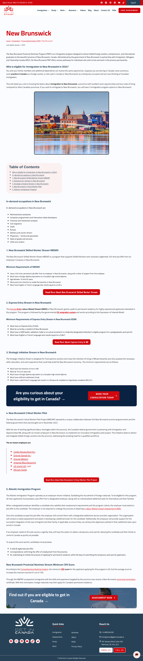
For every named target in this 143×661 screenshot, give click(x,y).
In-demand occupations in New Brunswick (28, 175)
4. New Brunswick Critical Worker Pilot (27, 186)
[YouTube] (119, 3)
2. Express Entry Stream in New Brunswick (28, 180)
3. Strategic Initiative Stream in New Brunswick (30, 183)
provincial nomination (126, 579)
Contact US (105, 10)
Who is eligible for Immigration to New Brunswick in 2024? (34, 172)
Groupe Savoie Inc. (22, 455)
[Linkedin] (110, 3)
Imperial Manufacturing (24, 462)
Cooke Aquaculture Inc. (24, 452)
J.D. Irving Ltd (19, 466)
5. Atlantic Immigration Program (24, 189)
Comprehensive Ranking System (34, 569)
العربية (133, 2)
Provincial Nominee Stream (38, 564)
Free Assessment (129, 10)
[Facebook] (102, 3)
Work (54, 646)
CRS (66, 564)
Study (54, 641)
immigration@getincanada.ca (113, 637)
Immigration (57, 632)
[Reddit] (115, 3)
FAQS (74, 641)
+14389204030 (108, 632)
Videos (83, 10)
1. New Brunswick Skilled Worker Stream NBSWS (31, 178)
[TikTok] (123, 3)
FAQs (114, 10)
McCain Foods (20, 470)
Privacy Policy (77, 646)
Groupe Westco (20, 459)
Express (15, 309)
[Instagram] (106, 3)
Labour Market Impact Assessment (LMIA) (103, 509)
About (96, 10)
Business (75, 632)
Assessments (57, 637)
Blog (89, 10)
